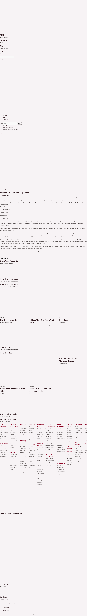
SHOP (4, 114)
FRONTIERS (4, 443)
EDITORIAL (79, 424)
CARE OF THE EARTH (69, 449)
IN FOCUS (23, 424)
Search (1, 123)
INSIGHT (32, 424)
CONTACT (5, 115)
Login (1, 133)
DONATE (5, 117)
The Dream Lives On (8, 320)
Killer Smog (63, 320)
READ (4, 112)
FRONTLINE (14, 452)
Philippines (11, 127)
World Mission (6, 125)
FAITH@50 (23, 441)
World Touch (5, 127)
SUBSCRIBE (5, 119)
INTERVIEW (61, 463)
